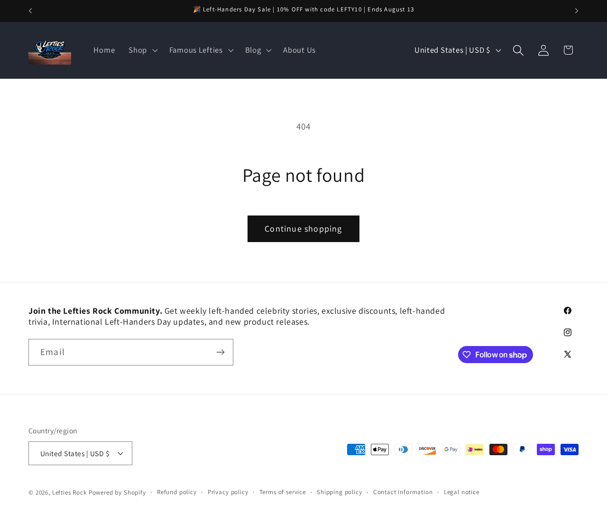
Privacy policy (228, 492)
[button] (142, 50)
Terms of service (282, 492)
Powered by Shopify (117, 492)
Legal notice (461, 492)
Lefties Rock (69, 492)
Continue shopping (303, 228)
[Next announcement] (576, 11)
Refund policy (177, 492)
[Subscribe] (220, 352)
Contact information (403, 492)
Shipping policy (339, 492)
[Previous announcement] (30, 11)
